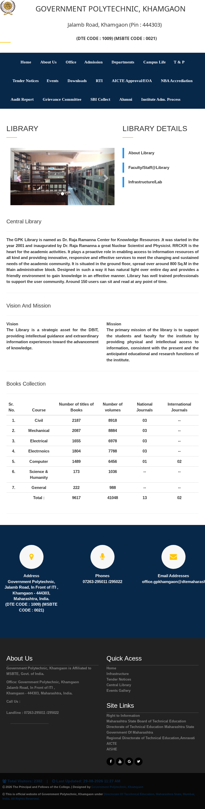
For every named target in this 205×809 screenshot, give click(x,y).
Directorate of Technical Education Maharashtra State (150, 727)
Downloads (77, 81)
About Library (141, 153)
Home (26, 62)
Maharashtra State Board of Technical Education (146, 721)
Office (71, 62)
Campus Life (154, 62)
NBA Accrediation (176, 81)
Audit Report (22, 99)
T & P (179, 62)
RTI (99, 81)
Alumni (125, 99)
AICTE (112, 744)
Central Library (119, 685)
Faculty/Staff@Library (148, 167)
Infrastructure (118, 674)
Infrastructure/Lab (145, 182)
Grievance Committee (62, 99)
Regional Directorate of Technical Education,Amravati (151, 738)
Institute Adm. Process (160, 99)
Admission (93, 62)
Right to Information (123, 716)
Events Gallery (119, 691)
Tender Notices (26, 81)
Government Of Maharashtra (130, 732)
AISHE (112, 749)
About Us (48, 62)
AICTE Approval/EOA (132, 81)
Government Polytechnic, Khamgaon (117, 786)
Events (52, 81)
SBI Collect (100, 99)
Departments (123, 62)
